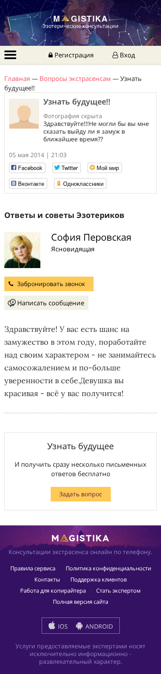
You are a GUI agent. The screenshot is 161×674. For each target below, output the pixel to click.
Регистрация (73, 55)
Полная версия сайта (80, 601)
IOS (62, 626)
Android (98, 626)
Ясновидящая (72, 249)
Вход (126, 55)
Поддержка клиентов (98, 579)
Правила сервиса (32, 568)
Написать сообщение (50, 302)
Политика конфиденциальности (108, 568)
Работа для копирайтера (53, 590)
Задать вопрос (80, 494)
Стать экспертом (118, 590)
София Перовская (91, 236)
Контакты (47, 579)
